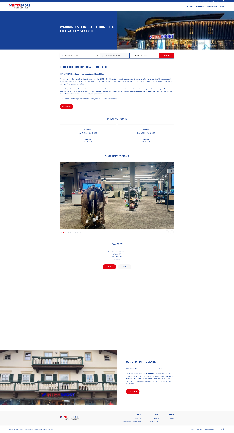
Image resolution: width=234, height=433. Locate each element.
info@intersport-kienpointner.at (211, 1)
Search (166, 55)
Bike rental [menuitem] (200, 6)
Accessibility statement (209, 429)
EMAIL (124, 267)
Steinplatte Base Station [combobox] (71, 55)
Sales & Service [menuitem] (212, 6)
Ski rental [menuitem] (189, 6)
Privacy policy (199, 429)
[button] (167, 232)
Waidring (156, 418)
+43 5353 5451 (198, 1)
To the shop (133, 391)
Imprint (192, 429)
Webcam (171, 418)
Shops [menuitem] (222, 6)
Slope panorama (154, 421)
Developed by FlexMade (47, 429)
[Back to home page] (19, 6)
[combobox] (222, 1)
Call (109, 267)
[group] (117, 195)
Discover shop (66, 106)
